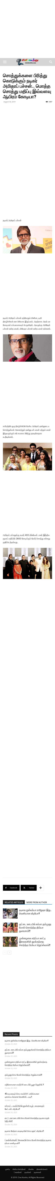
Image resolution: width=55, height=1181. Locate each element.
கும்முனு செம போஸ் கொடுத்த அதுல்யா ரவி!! (23, 1075)
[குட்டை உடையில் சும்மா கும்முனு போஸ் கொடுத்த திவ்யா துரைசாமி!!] (10, 928)
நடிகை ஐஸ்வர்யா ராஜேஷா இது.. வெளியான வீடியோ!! (26, 1040)
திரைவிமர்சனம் (42, 1169)
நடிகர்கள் (27, 1172)
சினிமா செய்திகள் (19, 1169)
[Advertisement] (27, 29)
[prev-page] (5, 952)
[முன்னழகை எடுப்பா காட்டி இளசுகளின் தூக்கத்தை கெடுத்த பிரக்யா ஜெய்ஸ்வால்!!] (10, 942)
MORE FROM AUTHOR (37, 902)
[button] (4, 62)
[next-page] (9, 952)
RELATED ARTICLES (14, 902)
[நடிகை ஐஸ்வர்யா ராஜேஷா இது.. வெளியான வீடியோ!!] (10, 913)
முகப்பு (7, 1169)
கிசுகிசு (31, 1169)
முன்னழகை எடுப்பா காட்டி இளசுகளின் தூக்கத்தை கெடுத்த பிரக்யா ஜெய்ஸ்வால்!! (34, 942)
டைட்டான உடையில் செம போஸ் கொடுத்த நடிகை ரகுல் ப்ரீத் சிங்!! (27, 1119)
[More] (41, 888)
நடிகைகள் (37, 1172)
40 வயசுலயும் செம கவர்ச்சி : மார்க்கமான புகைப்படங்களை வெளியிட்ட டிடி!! (22, 1095)
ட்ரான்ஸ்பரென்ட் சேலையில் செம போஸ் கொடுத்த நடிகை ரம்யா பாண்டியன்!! (28, 1141)
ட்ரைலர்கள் (18, 1172)
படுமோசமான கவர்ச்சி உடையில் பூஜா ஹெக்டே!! (24, 1085)
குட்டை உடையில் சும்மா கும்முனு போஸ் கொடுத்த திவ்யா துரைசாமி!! (35, 927)
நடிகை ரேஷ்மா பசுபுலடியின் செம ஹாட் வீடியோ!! (24, 1131)
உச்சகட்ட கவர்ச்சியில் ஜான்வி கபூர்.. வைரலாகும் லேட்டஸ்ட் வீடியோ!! (24, 1107)
